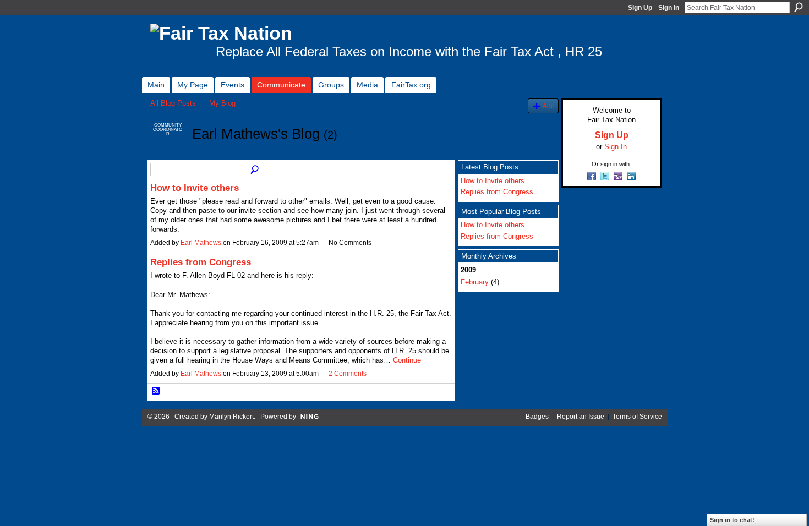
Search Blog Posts (255, 170)
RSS (156, 391)
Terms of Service (637, 416)
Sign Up (640, 8)
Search (798, 7)
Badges (537, 416)
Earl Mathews (201, 242)
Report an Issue (580, 416)
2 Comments (348, 373)
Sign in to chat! (732, 520)
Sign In (668, 8)
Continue (407, 360)
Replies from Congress (200, 261)
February (475, 282)
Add (549, 105)
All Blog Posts (173, 103)
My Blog (222, 103)
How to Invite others (194, 187)
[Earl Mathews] (167, 154)
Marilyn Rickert (231, 416)
